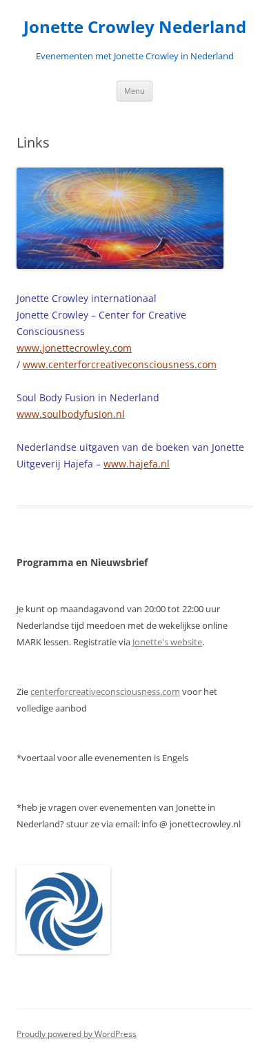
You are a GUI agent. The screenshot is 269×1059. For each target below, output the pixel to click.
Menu (134, 90)
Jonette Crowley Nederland (134, 27)
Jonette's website (167, 642)
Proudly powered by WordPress (77, 1034)
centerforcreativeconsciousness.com (105, 691)
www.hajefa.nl (136, 463)
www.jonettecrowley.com (74, 347)
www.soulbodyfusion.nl (71, 414)
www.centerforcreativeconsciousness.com (120, 364)
